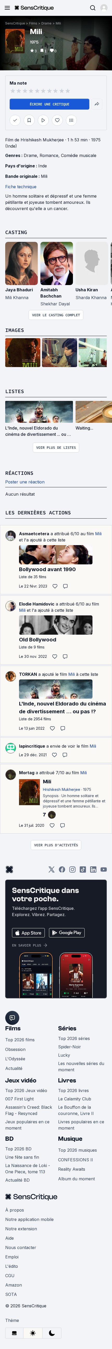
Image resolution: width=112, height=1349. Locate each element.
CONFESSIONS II (75, 1159)
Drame (46, 23)
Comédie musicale (78, 155)
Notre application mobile (29, 1219)
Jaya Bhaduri (19, 289)
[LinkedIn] (93, 871)
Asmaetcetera (34, 533)
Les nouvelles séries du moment (81, 1066)
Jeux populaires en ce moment (27, 1125)
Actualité (13, 1068)
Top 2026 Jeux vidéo (26, 1090)
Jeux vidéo (20, 1080)
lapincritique (32, 746)
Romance (49, 155)
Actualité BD (17, 1180)
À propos (14, 1210)
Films (33, 23)
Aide (9, 1238)
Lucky (64, 1055)
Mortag (26, 772)
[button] (104, 8)
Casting (16, 232)
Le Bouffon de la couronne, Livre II (76, 1110)
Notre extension (21, 1228)
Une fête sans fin (22, 1157)
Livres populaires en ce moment (81, 1125)
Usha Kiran (87, 289)
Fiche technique (20, 186)
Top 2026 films (20, 1039)
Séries (67, 1028)
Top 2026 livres (73, 1090)
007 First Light (19, 1098)
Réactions (19, 473)
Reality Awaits (71, 1169)
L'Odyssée (15, 1058)
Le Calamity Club (74, 1098)
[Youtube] (104, 871)
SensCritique (15, 23)
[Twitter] (51, 871)
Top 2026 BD (18, 1148)
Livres (67, 1080)
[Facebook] (62, 871)
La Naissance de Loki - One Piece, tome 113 (27, 1168)
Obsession (15, 1049)
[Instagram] (72, 871)
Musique (70, 1138)
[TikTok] (83, 871)
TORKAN (28, 674)
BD (9, 1138)
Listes (14, 391)
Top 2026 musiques (77, 1150)
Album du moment (76, 1178)
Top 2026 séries (74, 1038)
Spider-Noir (69, 1046)
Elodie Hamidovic (36, 604)
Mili (58, 23)
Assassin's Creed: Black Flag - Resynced (28, 1110)
